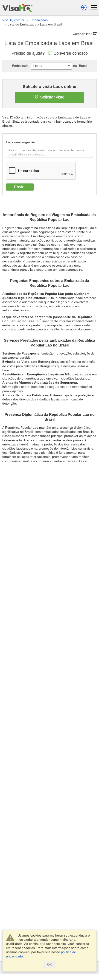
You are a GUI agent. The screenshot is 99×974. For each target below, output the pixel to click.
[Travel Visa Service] (17, 7)
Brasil (80, 66)
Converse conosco (70, 53)
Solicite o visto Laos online (49, 86)
